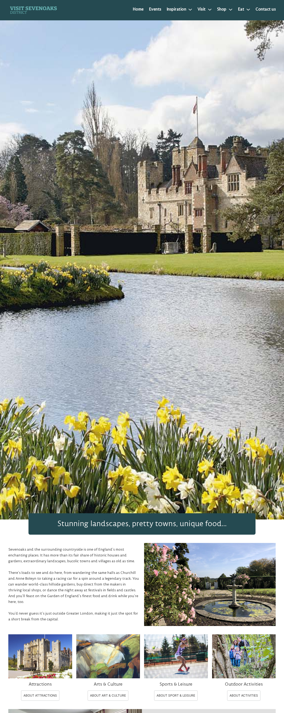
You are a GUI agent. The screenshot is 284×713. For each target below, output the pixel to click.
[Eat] (248, 9)
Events (155, 9)
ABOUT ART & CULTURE (108, 695)
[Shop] (230, 9)
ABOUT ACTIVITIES (244, 695)
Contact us (266, 9)
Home (138, 9)
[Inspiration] (190, 9)
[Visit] (210, 9)
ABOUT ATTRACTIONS (40, 695)
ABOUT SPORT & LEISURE (176, 695)
